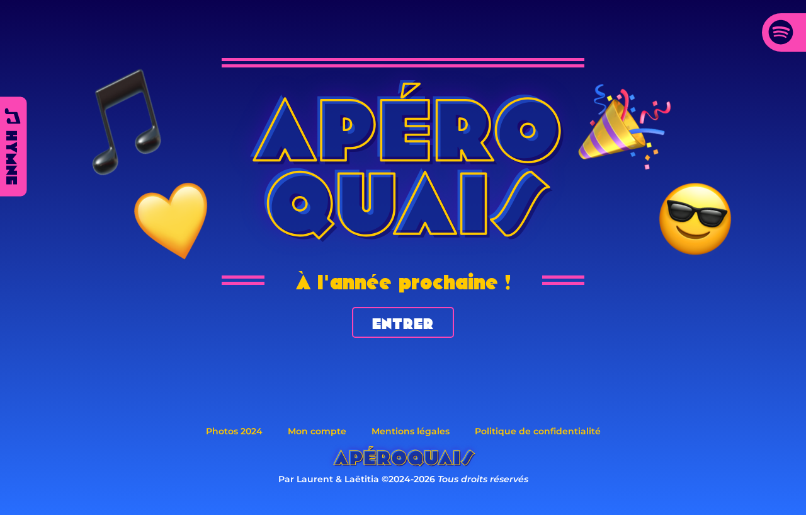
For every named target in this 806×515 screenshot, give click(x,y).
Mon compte (317, 431)
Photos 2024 (234, 431)
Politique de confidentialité (538, 431)
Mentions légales (411, 431)
